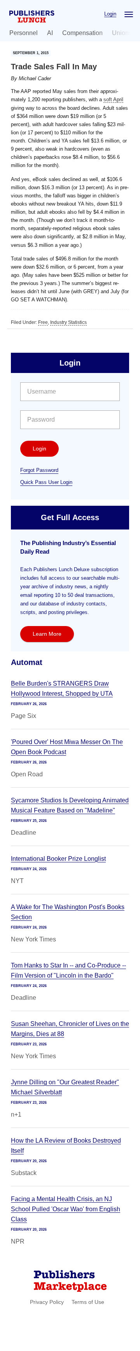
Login (110, 14)
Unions (122, 33)
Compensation (82, 33)
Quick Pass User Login (46, 482)
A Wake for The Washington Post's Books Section (67, 912)
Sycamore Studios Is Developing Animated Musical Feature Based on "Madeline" (70, 805)
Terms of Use (88, 1302)
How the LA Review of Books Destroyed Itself (66, 1145)
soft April (113, 99)
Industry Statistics (68, 322)
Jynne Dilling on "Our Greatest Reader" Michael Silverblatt (65, 1087)
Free (43, 322)
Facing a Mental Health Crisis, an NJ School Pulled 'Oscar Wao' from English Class (65, 1209)
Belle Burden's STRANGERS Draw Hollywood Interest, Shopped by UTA (62, 688)
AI (50, 33)
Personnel (23, 33)
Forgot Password (39, 470)
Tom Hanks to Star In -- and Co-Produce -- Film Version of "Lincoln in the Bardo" (68, 970)
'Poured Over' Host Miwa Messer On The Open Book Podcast (67, 747)
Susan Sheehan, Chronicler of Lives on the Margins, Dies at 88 (70, 1028)
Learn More (47, 634)
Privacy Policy (47, 1302)
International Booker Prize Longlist (58, 858)
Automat (26, 662)
